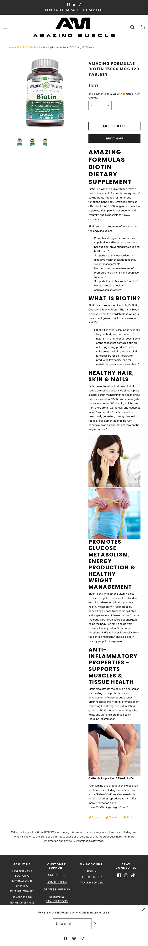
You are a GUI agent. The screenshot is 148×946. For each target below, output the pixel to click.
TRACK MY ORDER (91, 882)
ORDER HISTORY (91, 877)
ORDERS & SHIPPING (57, 889)
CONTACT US (56, 875)
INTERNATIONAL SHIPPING (22, 883)
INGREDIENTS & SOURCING (22, 873)
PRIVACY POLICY (22, 897)
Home (11, 47)
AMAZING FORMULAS (28, 47)
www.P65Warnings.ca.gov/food (107, 807)
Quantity (93, 97)
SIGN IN (91, 871)
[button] (19, 142)
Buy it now (114, 138)
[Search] (132, 27)
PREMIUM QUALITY (22, 891)
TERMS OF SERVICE (22, 902)
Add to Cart (114, 126)
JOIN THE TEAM (57, 882)
